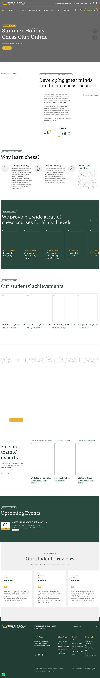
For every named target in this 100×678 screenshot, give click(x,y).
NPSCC (74, 654)
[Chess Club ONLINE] (67, 243)
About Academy (63, 641)
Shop (52, 10)
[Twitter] (90, 3)
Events (45, 10)
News (59, 10)
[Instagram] (94, 3)
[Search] (76, 10)
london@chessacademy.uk (42, 645)
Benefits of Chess (77, 643)
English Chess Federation (89, 642)
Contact (67, 10)
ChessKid (74, 649)
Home (4, 10)
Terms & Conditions (77, 668)
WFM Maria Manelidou (41, 478)
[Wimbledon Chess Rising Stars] (23, 244)
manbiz (53, 671)
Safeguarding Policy (90, 668)
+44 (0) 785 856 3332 (40, 643)
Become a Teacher (63, 646)
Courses (21, 10)
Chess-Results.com (90, 656)
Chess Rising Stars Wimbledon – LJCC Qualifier (28, 521)
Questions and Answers (62, 650)
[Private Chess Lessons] (89, 243)
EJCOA (87, 650)
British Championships (89, 647)
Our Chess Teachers (64, 644)
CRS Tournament (34, 10)
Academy (12, 10)
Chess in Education (77, 646)
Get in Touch (62, 653)
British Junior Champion (59, 102)
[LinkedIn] (97, 3)
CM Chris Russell (85, 478)
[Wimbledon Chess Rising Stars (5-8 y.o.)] (45, 244)
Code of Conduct (92, 670)
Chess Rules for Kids (77, 651)
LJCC (86, 653)
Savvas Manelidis (62, 478)
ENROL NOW (7, 47)
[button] (91, 220)
